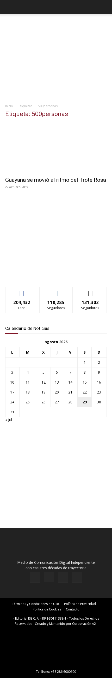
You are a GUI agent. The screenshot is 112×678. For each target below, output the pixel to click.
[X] (63, 577)
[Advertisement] (56, 65)
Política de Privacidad (80, 604)
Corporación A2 (84, 623)
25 (28, 401)
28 (70, 401)
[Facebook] (35, 577)
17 (12, 392)
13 (57, 382)
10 (12, 382)
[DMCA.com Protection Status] (56, 664)
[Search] (104, 7)
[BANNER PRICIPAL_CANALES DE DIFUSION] (56, 23)
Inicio (9, 106)
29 (85, 401)
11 (28, 382)
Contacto (72, 609)
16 (99, 382)
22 (85, 392)
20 (57, 392)
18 (28, 392)
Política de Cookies (47, 609)
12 (43, 382)
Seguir (56, 291)
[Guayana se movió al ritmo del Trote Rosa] (56, 148)
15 (85, 382)
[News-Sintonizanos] (44, 274)
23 (99, 392)
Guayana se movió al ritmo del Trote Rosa (55, 180)
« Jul (8, 419)
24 (12, 401)
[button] (9, 7)
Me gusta (22, 291)
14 (70, 382)
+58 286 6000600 (63, 671)
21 (70, 392)
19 (43, 392)
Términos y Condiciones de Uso (35, 604)
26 (43, 401)
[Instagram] (49, 577)
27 (57, 401)
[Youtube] (77, 577)
